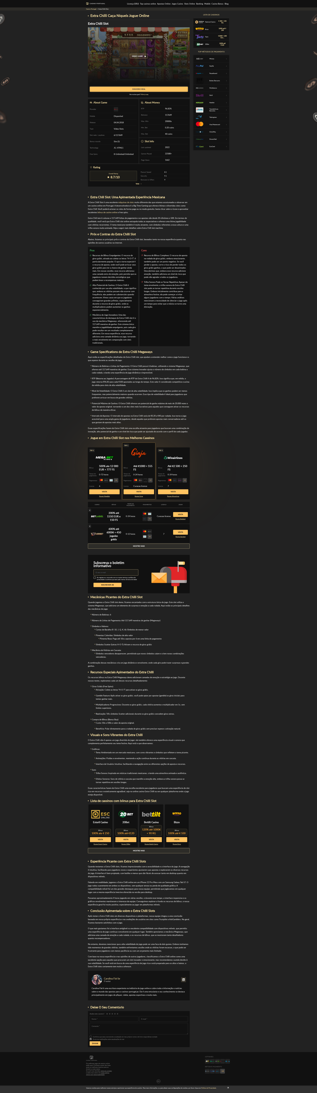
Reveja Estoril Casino (100, 844)
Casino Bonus (217, 4)
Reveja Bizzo (177, 844)
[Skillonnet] (227, 1061)
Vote (137, 184)
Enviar (95, 1043)
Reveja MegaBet (104, 496)
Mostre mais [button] (139, 546)
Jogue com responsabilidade (95, 1075)
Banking (199, 4)
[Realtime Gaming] (222, 1061)
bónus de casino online (107, 212)
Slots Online (189, 4)
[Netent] (217, 1061)
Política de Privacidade (208, 1088)
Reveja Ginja (139, 496)
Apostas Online (164, 4)
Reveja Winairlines (173, 496)
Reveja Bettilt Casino (151, 844)
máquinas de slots (126, 202)
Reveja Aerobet (180, 537)
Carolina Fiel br (112, 978)
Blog (226, 4)
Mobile (207, 4)
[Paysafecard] (217, 1071)
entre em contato (106, 1071)
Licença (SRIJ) (133, 4)
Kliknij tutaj (144, 94)
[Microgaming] (212, 1061)
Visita (138, 492)
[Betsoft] (207, 1061)
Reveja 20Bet (125, 844)
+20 (222, 1071)
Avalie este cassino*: (97, 1014)
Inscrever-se (107, 585)
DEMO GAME (137, 56)
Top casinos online (148, 4)
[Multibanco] (207, 1071)
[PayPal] (212, 1071)
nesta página (105, 1073)
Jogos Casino (177, 4)
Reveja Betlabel (180, 519)
